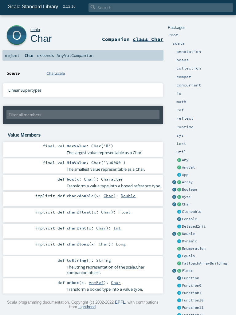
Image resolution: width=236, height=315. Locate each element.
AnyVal (188, 167)
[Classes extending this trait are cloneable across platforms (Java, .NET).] (179, 211)
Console (189, 219)
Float (187, 271)
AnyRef (96, 282)
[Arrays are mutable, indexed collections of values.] (179, 182)
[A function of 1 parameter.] (179, 293)
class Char (148, 39)
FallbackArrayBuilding (204, 263)
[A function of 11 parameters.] (179, 307)
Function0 (191, 285)
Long (121, 243)
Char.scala (55, 73)
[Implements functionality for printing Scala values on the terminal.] (179, 219)
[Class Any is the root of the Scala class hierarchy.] (179, 160)
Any (185, 160)
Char (186, 204)
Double (188, 234)
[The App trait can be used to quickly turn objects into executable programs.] (179, 175)
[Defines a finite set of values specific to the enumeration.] (179, 248)
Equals (188, 256)
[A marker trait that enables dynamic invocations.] (179, 241)
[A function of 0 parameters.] (179, 285)
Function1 (191, 293)
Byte (186, 197)
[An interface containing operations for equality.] (179, 256)
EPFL (120, 302)
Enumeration (194, 248)
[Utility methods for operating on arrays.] (174, 182)
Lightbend (87, 307)
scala (35, 29)
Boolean (189, 189)
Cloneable (191, 211)
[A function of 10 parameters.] (179, 300)
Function (190, 278)
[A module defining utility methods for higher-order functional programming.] (179, 278)
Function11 (192, 307)
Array (187, 182)
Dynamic (189, 241)
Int (117, 227)
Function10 (192, 300)
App (185, 175)
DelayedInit (194, 226)
